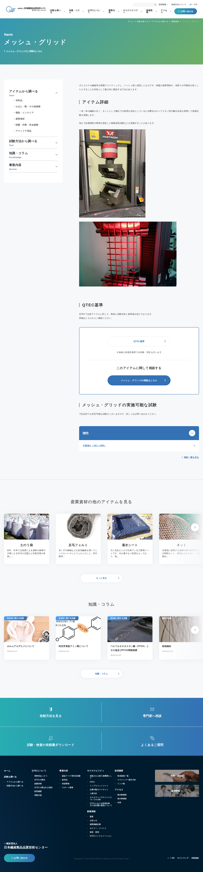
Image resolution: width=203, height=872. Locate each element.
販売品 (65, 780)
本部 (119, 802)
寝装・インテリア (25, 112)
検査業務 (65, 784)
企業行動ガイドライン (99, 790)
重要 (91, 817)
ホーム (7, 771)
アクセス (164, 11)
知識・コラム (74, 11)
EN (195, 4)
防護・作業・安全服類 (27, 125)
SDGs (92, 782)
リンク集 (121, 784)
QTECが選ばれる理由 (43, 787)
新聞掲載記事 (95, 824)
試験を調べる (55, 11)
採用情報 (162, 5)
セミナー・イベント (98, 828)
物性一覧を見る (191, 457)
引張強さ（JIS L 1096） (94, 445)
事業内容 (112, 11)
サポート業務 (67, 787)
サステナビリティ (130, 11)
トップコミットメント (99, 786)
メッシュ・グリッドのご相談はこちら (24, 51)
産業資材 (20, 118)
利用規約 (195, 858)
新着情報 (149, 11)
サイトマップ (182, 858)
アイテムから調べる (15, 782)
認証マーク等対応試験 (71, 776)
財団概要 (38, 791)
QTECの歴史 (39, 780)
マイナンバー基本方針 (126, 780)
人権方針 (93, 793)
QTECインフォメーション (101, 836)
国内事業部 (122, 795)
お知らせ (93, 820)
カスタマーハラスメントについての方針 (101, 798)
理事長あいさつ (40, 776)
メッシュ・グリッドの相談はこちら (139, 380)
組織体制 (38, 784)
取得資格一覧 (123, 776)
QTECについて (94, 11)
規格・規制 (94, 832)
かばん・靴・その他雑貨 (28, 106)
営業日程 (38, 795)
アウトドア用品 (23, 131)
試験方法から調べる (15, 786)
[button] (195, 527)
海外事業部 (122, 799)
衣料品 (19, 100)
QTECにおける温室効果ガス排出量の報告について (101, 804)
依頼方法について (178, 5)
